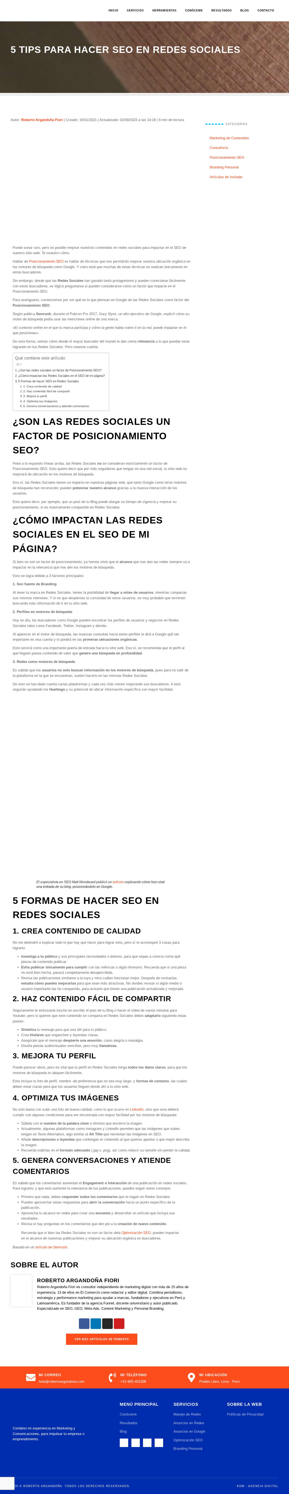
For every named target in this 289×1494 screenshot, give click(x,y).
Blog (244, 10)
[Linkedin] (96, 1323)
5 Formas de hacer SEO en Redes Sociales (48, 381)
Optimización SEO (136, 1233)
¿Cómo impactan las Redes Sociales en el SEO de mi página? (61, 375)
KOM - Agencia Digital (257, 1486)
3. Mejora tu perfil (35, 396)
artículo (118, 882)
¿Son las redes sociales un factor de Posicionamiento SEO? (60, 370)
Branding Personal (224, 167)
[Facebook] (84, 1323)
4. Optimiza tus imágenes (40, 401)
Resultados (221, 10)
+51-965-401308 (133, 1382)
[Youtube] (119, 1323)
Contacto (265, 10)
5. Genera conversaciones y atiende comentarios (56, 406)
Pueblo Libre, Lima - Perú (219, 1382)
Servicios (135, 10)
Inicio (113, 10)
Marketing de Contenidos (229, 138)
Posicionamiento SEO (46, 261)
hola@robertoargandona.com (61, 1382)
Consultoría (219, 148)
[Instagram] (107, 1323)
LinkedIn (136, 1109)
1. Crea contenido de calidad (42, 386)
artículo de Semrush (51, 1247)
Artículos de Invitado (226, 177)
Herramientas (164, 10)
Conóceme (194, 10)
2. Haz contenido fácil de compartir (46, 391)
